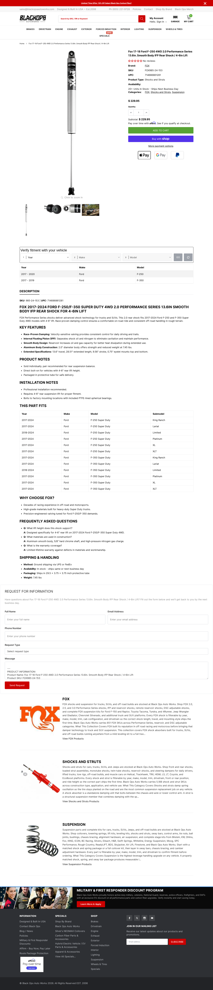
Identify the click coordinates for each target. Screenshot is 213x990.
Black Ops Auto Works (67, 926)
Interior (125, 29)
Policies (137, 9)
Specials (104, 36)
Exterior (86, 29)
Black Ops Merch (184, 9)
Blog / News (26, 931)
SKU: (131, 70)
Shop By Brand (164, 9)
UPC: (131, 74)
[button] (175, 19)
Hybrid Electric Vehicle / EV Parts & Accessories (70, 945)
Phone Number (13, 628)
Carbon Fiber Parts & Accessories (66, 937)
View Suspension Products (77, 864)
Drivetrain (45, 29)
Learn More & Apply (91, 904)
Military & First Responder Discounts (34, 942)
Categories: (135, 92)
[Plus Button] (146, 112)
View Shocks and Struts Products (80, 801)
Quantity (131, 107)
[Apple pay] (144, 155)
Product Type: (136, 79)
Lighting (139, 29)
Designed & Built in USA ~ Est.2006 (76, 9)
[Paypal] (177, 155)
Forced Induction (106, 29)
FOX (147, 65)
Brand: (132, 65)
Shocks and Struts (161, 92)
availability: (134, 84)
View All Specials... (65, 956)
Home (22, 43)
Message (10, 658)
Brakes (30, 29)
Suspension (154, 29)
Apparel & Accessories (67, 951)
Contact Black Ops (30, 926)
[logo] (33, 18)
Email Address (116, 611)
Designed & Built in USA (33, 921)
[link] (34, 220)
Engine (59, 29)
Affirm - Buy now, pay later (35, 948)
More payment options (160, 146)
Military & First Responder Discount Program (120, 890)
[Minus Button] (131, 112)
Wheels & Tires (174, 29)
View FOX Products (73, 738)
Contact (148, 9)
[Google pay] (160, 155)
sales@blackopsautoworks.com (37, 9)
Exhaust (72, 29)
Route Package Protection (34, 953)
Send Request (17, 685)
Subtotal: (133, 119)
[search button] (141, 18)
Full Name (10, 611)
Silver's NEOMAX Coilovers (70, 931)
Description (29, 291)
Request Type (12, 644)
